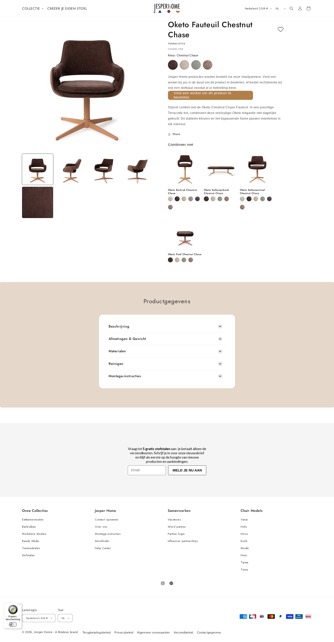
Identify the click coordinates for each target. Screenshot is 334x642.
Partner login (176, 534)
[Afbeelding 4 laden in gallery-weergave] (137, 169)
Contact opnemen (106, 519)
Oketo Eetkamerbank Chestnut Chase (216, 192)
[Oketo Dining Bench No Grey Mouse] (226, 198)
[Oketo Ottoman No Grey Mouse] (190, 259)
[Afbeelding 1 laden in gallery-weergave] (37, 169)
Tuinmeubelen (31, 548)
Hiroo (244, 534)
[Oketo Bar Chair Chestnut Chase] (177, 198)
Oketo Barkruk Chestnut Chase (182, 192)
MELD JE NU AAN (187, 470)
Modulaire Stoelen (34, 534)
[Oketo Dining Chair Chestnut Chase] (249, 198)
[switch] (13, 624)
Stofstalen (28, 555)
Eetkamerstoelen (32, 519)
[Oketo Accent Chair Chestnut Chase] (173, 65)
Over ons (101, 527)
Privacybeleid (123, 632)
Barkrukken (29, 527)
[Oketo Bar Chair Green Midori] (190, 198)
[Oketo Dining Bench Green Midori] (219, 198)
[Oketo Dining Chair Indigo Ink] (269, 198)
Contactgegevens (209, 632)
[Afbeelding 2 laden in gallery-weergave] (70, 169)
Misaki (245, 548)
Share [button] (176, 134)
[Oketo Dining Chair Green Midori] (262, 198)
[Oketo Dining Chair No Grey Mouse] (242, 207)
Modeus (63, 632)
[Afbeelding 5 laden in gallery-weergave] (37, 202)
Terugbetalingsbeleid (97, 632)
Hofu (244, 527)
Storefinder (102, 541)
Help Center (103, 548)
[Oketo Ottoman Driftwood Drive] (177, 259)
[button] (32, 8)
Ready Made (30, 541)
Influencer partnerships (183, 541)
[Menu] (19, 605)
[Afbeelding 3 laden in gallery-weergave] (103, 169)
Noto (244, 555)
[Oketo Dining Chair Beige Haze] (242, 198)
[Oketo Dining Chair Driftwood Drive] (255, 198)
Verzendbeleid (183, 632)
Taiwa (244, 562)
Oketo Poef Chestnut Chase (185, 254)
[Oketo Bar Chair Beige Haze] (170, 198)
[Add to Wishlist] (280, 29)
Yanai (244, 519)
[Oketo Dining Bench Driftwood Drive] (213, 198)
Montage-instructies (108, 534)
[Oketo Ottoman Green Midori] (183, 259)
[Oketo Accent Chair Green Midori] (196, 65)
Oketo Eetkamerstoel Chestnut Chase (252, 192)
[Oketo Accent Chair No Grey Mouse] (207, 65)
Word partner (177, 527)
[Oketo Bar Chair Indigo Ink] (197, 198)
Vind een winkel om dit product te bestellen (202, 95)
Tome (244, 569)
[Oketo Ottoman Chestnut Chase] (170, 259)
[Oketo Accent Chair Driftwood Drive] (184, 65)
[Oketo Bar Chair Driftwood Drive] (183, 198)
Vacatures (174, 519)
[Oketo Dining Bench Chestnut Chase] (206, 198)
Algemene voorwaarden (153, 632)
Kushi (244, 541)
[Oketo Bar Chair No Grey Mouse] (170, 207)
